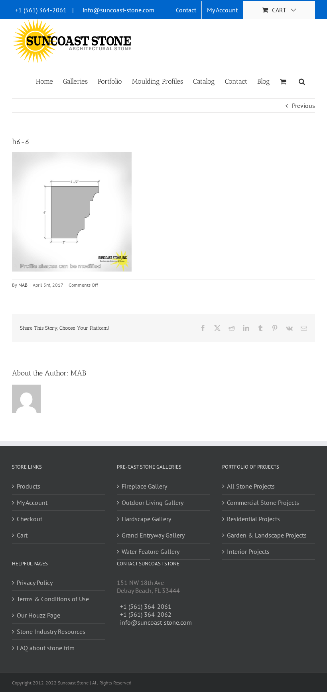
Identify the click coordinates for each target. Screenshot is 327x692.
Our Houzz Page (38, 615)
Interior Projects (248, 551)
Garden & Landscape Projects (267, 535)
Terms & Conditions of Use (53, 599)
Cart (22, 535)
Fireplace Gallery (144, 486)
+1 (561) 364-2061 (41, 10)
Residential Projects (253, 519)
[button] (302, 81)
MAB (23, 285)
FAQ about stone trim (46, 648)
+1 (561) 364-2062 (145, 614)
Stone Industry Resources (51, 631)
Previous (303, 105)
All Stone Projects (251, 486)
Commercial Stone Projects (263, 502)
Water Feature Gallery (150, 551)
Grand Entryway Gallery (153, 535)
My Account (32, 502)
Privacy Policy (35, 582)
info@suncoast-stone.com (118, 10)
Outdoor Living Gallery (152, 502)
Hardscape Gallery (146, 519)
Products (28, 486)
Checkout (29, 519)
